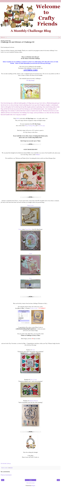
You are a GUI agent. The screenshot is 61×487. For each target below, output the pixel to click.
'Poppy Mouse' (28, 229)
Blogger (33, 485)
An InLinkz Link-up (6, 463)
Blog (26, 125)
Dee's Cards (33, 379)
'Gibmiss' (38, 154)
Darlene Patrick (34, 401)
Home (30, 480)
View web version (30, 482)
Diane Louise (30, 205)
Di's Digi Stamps (31, 80)
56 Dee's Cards (33, 308)
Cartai (33, 349)
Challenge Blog (31, 125)
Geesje (20, 229)
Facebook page (41, 125)
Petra (30, 278)
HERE (17, 118)
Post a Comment (6, 475)
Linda (30, 253)
